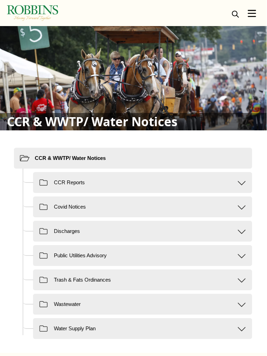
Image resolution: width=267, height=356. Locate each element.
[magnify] (235, 14)
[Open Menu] (252, 13)
